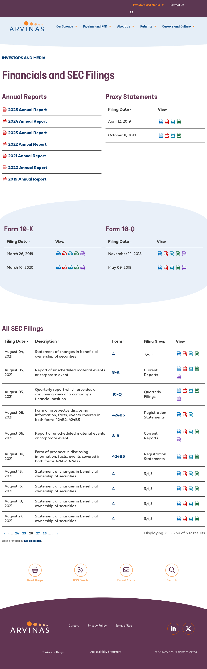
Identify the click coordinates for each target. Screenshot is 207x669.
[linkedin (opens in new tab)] (173, 629)
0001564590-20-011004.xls (77, 268)
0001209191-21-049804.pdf (185, 354)
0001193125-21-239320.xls (197, 457)
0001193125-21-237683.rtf (191, 369)
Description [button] (46, 341)
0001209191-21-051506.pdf (185, 474)
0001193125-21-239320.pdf (185, 457)
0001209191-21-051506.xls (197, 474)
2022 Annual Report (27, 144)
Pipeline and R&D (95, 26)
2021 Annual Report (27, 156)
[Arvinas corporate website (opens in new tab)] (23, 624)
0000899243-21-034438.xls (197, 519)
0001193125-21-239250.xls (197, 432)
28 (45, 533)
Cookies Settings (52, 652)
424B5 (118, 415)
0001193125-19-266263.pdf (167, 136)
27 (38, 533)
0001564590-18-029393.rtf (172, 254)
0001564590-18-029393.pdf (166, 254)
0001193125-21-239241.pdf (185, 415)
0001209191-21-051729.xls (197, 489)
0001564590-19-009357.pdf (64, 254)
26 (32, 533)
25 (24, 533)
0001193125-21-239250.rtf (191, 432)
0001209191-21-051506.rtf (191, 474)
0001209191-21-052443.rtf (191, 504)
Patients (146, 26)
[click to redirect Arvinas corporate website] (27, 24)
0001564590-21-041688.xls (197, 391)
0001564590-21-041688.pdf (185, 391)
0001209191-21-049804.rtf (191, 354)
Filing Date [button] (118, 109)
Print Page (35, 570)
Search (171, 570)
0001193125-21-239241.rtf (191, 415)
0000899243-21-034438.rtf (191, 519)
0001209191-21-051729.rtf (191, 489)
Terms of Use (124, 626)
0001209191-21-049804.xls (197, 354)
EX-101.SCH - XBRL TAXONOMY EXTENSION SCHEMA (179, 377)
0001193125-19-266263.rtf (173, 136)
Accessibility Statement (105, 652)
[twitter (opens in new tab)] (188, 629)
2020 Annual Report (27, 168)
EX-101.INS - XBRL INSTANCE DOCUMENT (83, 254)
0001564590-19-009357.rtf (71, 254)
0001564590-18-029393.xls (178, 254)
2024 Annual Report (27, 121)
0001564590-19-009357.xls (77, 254)
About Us (123, 26)
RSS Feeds (80, 570)
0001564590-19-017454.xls (178, 268)
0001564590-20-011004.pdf (64, 268)
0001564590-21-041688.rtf (191, 391)
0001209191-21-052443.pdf (185, 504)
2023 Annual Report (27, 133)
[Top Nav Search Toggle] (132, 12)
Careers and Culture (176, 26)
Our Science (64, 26)
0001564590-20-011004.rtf (71, 268)
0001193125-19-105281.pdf (167, 122)
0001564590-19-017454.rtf (172, 268)
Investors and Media (146, 5)
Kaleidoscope (32, 541)
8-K (116, 373)
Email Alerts (126, 570)
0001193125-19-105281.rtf (173, 122)
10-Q (117, 394)
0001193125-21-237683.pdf (185, 369)
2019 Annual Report (27, 179)
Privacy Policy (97, 626)
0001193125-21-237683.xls (197, 369)
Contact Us (177, 5)
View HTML (161, 122)
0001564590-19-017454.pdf (166, 268)
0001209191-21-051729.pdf (185, 489)
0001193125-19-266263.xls (179, 136)
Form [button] (117, 341)
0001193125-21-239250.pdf (185, 432)
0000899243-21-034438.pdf (185, 519)
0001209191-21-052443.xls (197, 504)
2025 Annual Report (27, 110)
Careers (74, 626)
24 (18, 533)
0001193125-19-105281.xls (179, 122)
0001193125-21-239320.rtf (191, 457)
